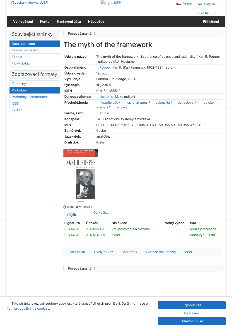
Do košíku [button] (76, 252)
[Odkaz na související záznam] (97, 67)
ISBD (15, 103)
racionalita (163, 102)
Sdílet (187, 252)
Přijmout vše (191, 305)
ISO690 (17, 110)
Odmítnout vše (192, 321)
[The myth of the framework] (80, 175)
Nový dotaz (21, 63)
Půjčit (71, 215)
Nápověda (96, 21)
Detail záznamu (23, 43)
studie (104, 113)
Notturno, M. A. (111, 96)
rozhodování (187, 102)
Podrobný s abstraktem (30, 97)
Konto (45, 21)
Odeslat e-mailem (25, 50)
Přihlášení (210, 21)
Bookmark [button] (128, 252)
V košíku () (206, 13)
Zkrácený (19, 84)
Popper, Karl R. (111, 67)
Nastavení (191, 313)
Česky (186, 4)
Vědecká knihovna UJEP (29, 2)
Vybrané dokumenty (160, 252)
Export (17, 57)
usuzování (122, 107)
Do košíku (100, 212)
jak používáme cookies (31, 308)
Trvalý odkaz (102, 252)
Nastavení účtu (69, 21)
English (209, 4)
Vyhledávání (23, 21)
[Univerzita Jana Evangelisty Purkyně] (111, 2)
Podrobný (19, 90)
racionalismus (138, 102)
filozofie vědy (110, 102)
